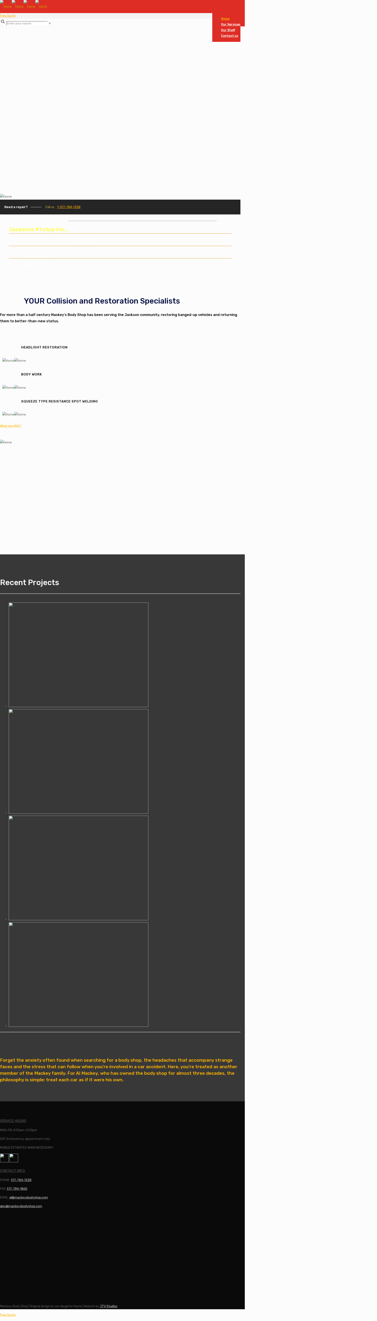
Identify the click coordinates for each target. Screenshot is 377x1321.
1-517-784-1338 (69, 207)
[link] (49, 23)
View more (224, 223)
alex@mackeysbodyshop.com (21, 1206)
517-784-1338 (21, 1180)
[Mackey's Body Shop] (23, 6)
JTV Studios (108, 1306)
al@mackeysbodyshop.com (28, 1197)
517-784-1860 (17, 1189)
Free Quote (8, 16)
